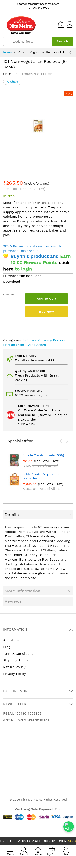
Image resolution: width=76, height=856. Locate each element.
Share (14, 81)
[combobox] (27, 41)
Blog (6, 647)
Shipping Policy (15, 660)
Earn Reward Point (33, 406)
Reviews (13, 601)
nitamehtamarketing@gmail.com (38, 3)
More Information (22, 590)
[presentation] (61, 441)
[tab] (38, 514)
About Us (11, 640)
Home (7, 52)
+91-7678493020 (38, 7)
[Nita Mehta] (21, 24)
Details (12, 514)
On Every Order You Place (39, 410)
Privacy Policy (14, 674)
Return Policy (14, 667)
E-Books (29, 340)
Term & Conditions (18, 654)
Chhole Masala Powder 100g (43, 455)
